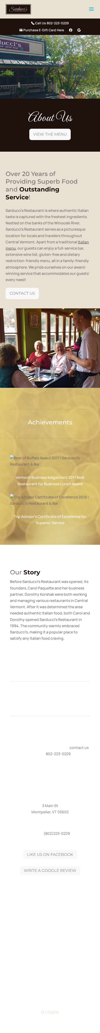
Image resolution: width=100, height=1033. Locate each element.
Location (75, 950)
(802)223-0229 (56, 833)
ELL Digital (50, 1011)
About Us (39, 950)
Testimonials (26, 957)
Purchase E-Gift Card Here (43, 30)
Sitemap (50, 964)
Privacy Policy (73, 957)
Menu (55, 950)
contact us (79, 747)
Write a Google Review (50, 870)
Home (22, 950)
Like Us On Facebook (50, 854)
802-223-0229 (58, 753)
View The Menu (50, 134)
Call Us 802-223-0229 (51, 23)
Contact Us (22, 293)
